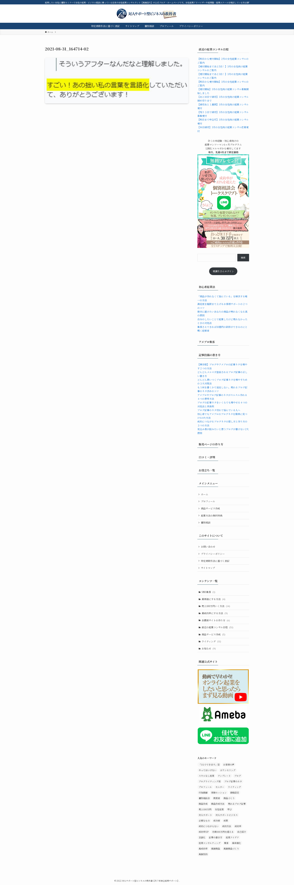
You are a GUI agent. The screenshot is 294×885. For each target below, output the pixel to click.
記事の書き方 (215, 837)
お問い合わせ (208, 546)
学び (229, 809)
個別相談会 (204, 798)
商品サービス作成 (210, 508)
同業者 (216, 798)
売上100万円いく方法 (216, 606)
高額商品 (215, 848)
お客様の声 (228, 764)
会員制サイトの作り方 (216, 620)
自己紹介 (241, 831)
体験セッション (219, 792)
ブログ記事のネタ (233, 781)
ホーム (204, 494)
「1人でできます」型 (209, 764)
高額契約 (203, 854)
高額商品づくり (231, 848)
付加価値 (203, 792)
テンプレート (224, 775)
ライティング (211, 641)
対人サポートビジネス (227, 815)
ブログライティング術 (210, 781)
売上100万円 (205, 809)
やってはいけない (207, 770)
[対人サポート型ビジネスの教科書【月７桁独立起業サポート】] (147, 13)
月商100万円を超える (223, 831)
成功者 (216, 820)
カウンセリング (227, 770)
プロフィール (208, 501)
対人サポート (205, 815)
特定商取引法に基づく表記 (215, 561)
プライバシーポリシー (213, 553)
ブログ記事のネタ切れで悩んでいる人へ (218, 410)
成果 (226, 820)
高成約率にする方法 (215, 613)
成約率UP (204, 831)
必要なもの (204, 820)
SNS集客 (208, 592)
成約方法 (226, 826)
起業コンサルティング (209, 843)
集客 (226, 843)
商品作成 (203, 803)
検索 (243, 257)
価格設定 (234, 792)
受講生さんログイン (223, 271)
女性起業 (219, 809)
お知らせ (209, 648)
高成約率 (203, 848)
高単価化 (236, 843)
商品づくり (229, 798)
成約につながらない (209, 826)
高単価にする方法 (213, 599)
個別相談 (205, 522)
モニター (219, 787)
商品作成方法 (217, 803)
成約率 (238, 826)
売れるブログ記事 (237, 803)
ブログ (237, 775)
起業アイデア (232, 837)
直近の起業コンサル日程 (217, 627)
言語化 (202, 837)
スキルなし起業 (206, 775)
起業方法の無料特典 (211, 515)
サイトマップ (208, 568)
